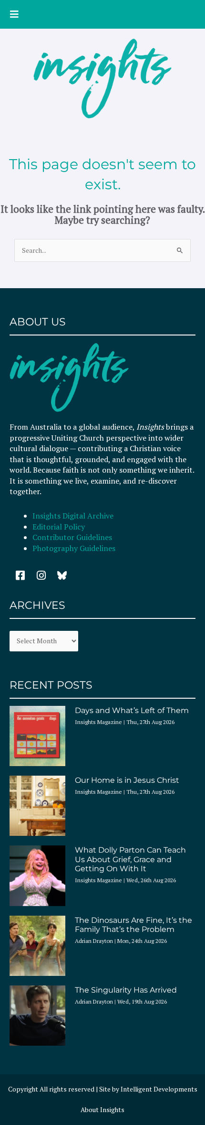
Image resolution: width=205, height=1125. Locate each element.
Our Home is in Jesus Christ (127, 780)
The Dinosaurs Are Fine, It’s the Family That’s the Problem (133, 925)
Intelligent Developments (159, 1089)
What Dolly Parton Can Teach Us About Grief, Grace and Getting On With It (130, 859)
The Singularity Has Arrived (126, 990)
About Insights (102, 1109)
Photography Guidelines (73, 548)
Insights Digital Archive (72, 515)
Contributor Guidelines (72, 537)
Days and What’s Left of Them (132, 710)
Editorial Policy (59, 526)
